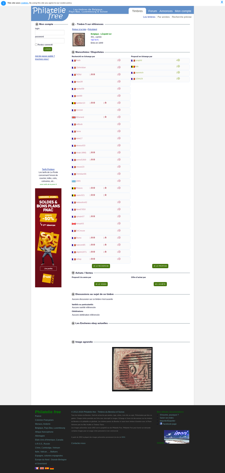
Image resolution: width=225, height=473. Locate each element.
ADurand (80, 117)
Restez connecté (45, 45)
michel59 (80, 89)
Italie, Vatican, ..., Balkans (46, 452)
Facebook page (169, 424)
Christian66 (81, 174)
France (38, 416)
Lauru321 (80, 195)
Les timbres (149, 17)
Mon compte (183, 11)
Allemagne (40, 436)
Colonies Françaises (44, 420)
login (37, 28)
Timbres (137, 11)
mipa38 (79, 82)
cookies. (25, 3)
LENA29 (139, 79)
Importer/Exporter (167, 421)
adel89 (79, 96)
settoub (79, 124)
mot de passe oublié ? (45, 56)
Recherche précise (182, 17)
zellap (78, 259)
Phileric (79, 188)
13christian (81, 67)
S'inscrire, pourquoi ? (169, 415)
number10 (80, 103)
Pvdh (78, 60)
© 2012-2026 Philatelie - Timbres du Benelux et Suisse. (98, 412)
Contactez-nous (78, 443)
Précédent (92, 29)
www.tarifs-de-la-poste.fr (48, 184)
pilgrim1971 (81, 252)
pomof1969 (81, 160)
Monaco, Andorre (42, 424)
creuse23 (80, 167)
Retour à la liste (79, 29)
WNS (123, 437)
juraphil (138, 60)
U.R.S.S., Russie (42, 444)
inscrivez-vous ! (42, 59)
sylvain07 (80, 216)
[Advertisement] (48, 115)
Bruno (78, 238)
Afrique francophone (44, 432)
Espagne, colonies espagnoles (49, 456)
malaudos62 (81, 202)
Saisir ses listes (167, 418)
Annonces (166, 11)
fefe (137, 66)
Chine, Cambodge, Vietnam (47, 448)
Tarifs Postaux (48, 169)
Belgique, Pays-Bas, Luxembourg (50, 428)
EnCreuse (80, 231)
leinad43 (80, 223)
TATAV (79, 74)
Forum (152, 11)
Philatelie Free (50, 13)
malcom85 (80, 245)
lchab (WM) (81, 153)
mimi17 (79, 138)
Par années (164, 17)
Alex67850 (81, 209)
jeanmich (139, 72)
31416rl (79, 110)
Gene (78, 131)
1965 (78, 181)
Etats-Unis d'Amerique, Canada (49, 440)
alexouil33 (80, 145)
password (39, 36)
